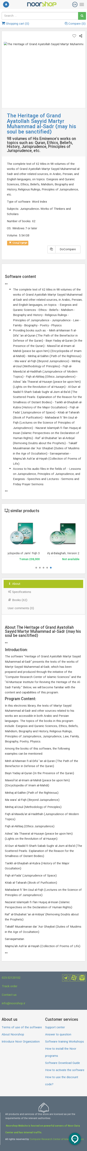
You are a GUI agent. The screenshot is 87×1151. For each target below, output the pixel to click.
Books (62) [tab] (19, 600)
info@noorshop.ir (13, 1003)
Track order (9, 986)
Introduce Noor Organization (21, 1041)
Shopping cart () (17, 23)
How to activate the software (64, 1070)
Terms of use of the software (22, 1027)
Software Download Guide (62, 1063)
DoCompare (68, 249)
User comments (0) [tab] (21, 608)
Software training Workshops (64, 1041)
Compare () (77, 23)
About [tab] (15, 584)
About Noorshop (13, 1034)
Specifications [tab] (21, 592)
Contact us (9, 995)
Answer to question (58, 1034)
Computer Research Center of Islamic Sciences (57, 1139)
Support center (55, 1027)
